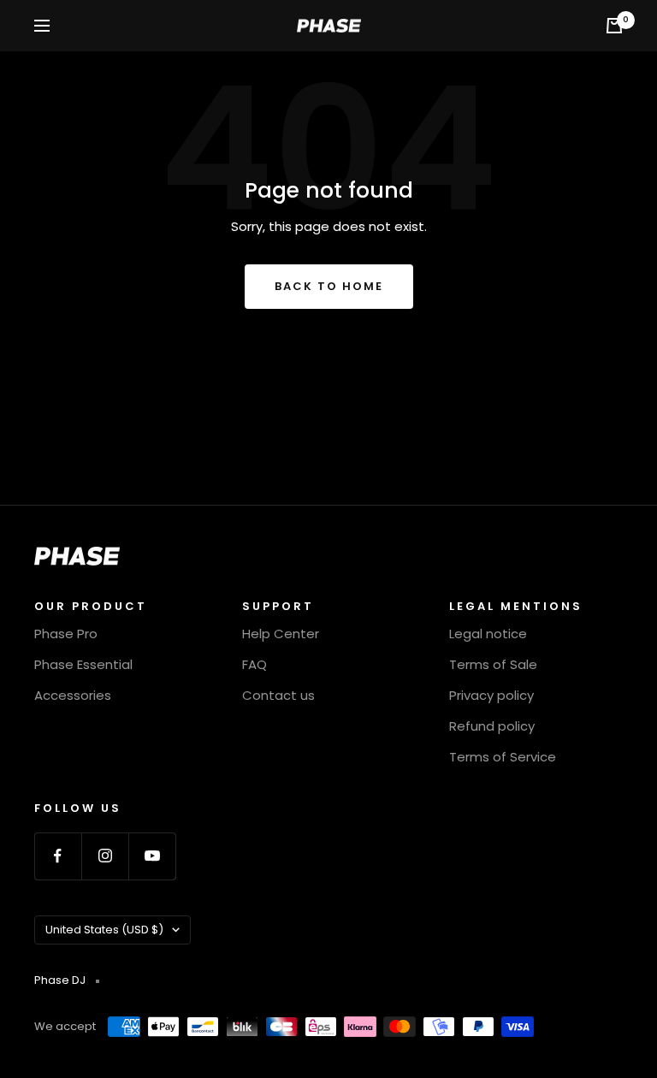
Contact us (278, 695)
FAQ (254, 664)
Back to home (329, 286)
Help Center (280, 634)
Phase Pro (66, 634)
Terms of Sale (493, 664)
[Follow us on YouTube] (151, 856)
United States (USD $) (104, 929)
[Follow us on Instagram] (104, 856)
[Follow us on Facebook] (57, 856)
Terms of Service (502, 757)
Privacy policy (491, 695)
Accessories (72, 695)
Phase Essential (83, 664)
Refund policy (492, 726)
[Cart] (614, 25)
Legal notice (488, 634)
